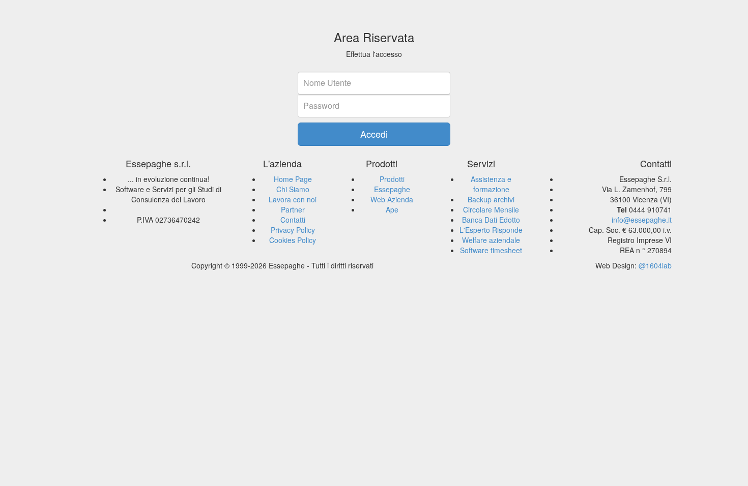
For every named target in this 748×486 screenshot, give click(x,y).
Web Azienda (391, 199)
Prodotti (392, 179)
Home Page (293, 179)
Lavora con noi (293, 199)
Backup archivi (491, 199)
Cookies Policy (292, 240)
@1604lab (655, 265)
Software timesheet (491, 250)
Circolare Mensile (491, 209)
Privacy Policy (293, 230)
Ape (392, 209)
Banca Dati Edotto (491, 220)
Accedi (374, 133)
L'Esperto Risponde (491, 230)
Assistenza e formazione (491, 184)
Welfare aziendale (491, 240)
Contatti (292, 220)
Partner (293, 209)
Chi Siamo (292, 189)
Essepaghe (392, 189)
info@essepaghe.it (642, 220)
